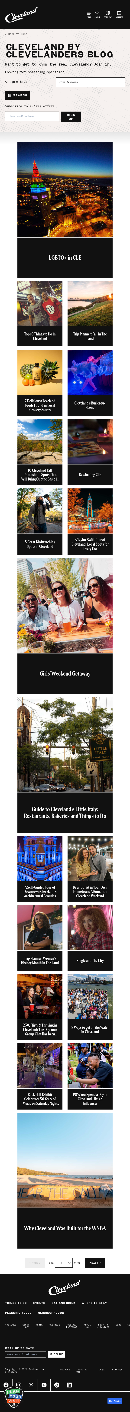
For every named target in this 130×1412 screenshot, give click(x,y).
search (20, 95)
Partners (54, 1324)
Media (39, 1324)
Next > (95, 1263)
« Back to (16, 34)
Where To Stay (94, 1303)
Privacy (65, 1370)
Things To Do (16, 1303)
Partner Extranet (71, 1325)
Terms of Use (82, 1371)
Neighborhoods (51, 1313)
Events (39, 1303)
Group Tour (26, 1325)
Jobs (118, 1324)
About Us (87, 1325)
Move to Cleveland (103, 1325)
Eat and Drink (63, 1303)
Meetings (10, 1324)
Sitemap (117, 1370)
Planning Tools (18, 1313)
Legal (102, 1370)
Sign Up (71, 117)
